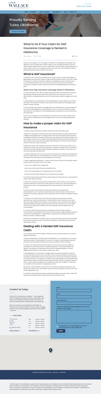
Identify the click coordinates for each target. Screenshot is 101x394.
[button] (37, 12)
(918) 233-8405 (15, 327)
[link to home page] (18, 5)
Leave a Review (13, 331)
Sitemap (55, 372)
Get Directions (33, 331)
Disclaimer (63, 372)
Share (75, 56)
